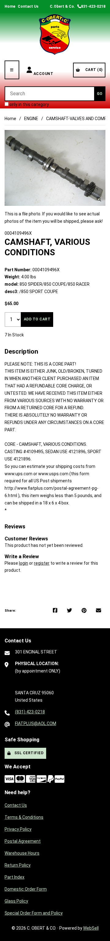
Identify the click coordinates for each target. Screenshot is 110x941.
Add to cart (37, 319)
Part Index (14, 877)
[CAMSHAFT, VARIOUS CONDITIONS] (55, 168)
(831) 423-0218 (30, 711)
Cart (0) (93, 70)
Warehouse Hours (22, 853)
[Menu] (12, 70)
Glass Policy (16, 901)
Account (43, 70)
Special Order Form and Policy (34, 913)
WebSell (91, 928)
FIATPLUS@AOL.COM (35, 723)
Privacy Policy (18, 829)
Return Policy (18, 865)
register (42, 563)
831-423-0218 (93, 6)
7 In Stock (14, 334)
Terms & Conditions (24, 817)
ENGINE (31, 118)
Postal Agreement (23, 841)
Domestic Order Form (26, 889)
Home (10, 6)
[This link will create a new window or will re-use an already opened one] (55, 610)
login (23, 563)
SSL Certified (28, 753)
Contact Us (28, 6)
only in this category (29, 104)
